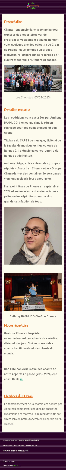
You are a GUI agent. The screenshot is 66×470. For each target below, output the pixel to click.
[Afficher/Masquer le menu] (62, 6)
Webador (17, 465)
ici (21, 379)
